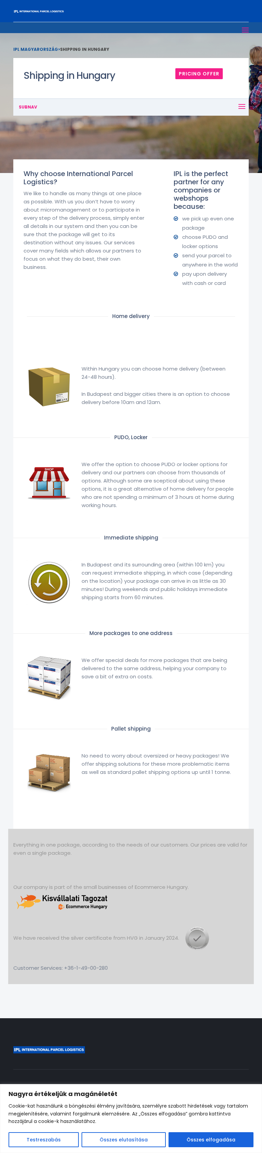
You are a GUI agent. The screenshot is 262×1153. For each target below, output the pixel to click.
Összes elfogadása (211, 1139)
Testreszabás (44, 1139)
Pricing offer (199, 73)
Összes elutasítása (124, 1139)
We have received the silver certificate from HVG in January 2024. (96, 937)
